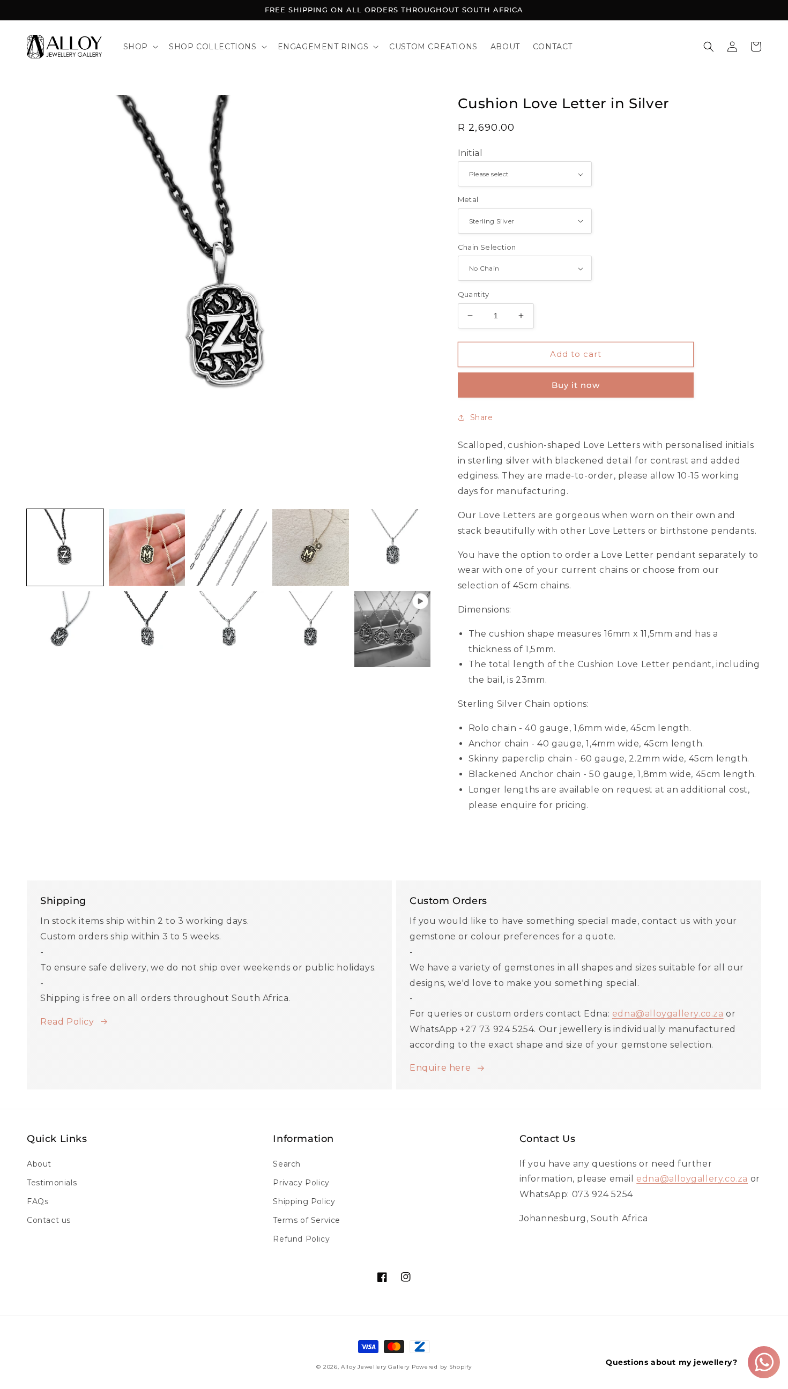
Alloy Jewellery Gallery (375, 1366)
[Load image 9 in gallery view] (310, 629)
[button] (139, 46)
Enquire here (440, 1068)
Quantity (473, 294)
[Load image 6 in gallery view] (65, 629)
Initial (470, 153)
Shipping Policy (304, 1201)
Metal (468, 199)
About (39, 1164)
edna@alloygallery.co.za (668, 1014)
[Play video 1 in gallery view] (392, 629)
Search (287, 1164)
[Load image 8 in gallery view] (228, 629)
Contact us (49, 1220)
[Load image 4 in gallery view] (310, 547)
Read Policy (67, 1022)
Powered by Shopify (442, 1366)
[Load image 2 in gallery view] (147, 547)
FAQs (37, 1201)
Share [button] (481, 417)
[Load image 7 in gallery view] (147, 629)
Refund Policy (301, 1239)
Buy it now (576, 385)
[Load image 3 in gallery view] (228, 547)
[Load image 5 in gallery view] (392, 547)
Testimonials (52, 1183)
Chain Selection (487, 247)
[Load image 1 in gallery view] (65, 547)
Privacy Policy (301, 1183)
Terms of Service (306, 1220)
